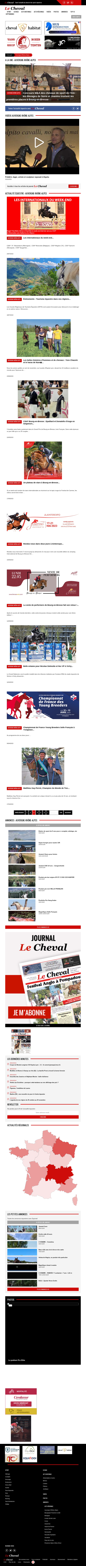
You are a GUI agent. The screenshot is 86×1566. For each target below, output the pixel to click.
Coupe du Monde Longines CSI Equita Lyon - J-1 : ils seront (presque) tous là (35, 1065)
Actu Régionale (39, 11)
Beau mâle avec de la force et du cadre (51, 1250)
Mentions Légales (72, 1559)
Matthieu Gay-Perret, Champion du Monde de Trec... (46, 788)
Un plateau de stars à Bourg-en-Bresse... (41, 483)
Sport (9, 11)
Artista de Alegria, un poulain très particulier (53, 1257)
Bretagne (47, 1515)
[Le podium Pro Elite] (43, 1332)
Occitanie (47, 1537)
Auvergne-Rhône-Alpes (51, 1510)
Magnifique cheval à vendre (47, 1265)
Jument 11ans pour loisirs (48, 854)
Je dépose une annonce (43, 825)
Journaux (52, 1559)
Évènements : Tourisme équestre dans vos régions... (46, 299)
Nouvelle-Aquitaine (50, 1534)
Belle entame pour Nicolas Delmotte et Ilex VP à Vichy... (48, 666)
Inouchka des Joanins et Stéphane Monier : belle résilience (29, 1076)
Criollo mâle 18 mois (45, 1234)
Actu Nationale (26, 11)
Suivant (68, 812)
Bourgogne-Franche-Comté (52, 1513)
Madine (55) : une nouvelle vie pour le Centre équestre (27, 1094)
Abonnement (61, 1559)
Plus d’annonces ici (43, 927)
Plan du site (12, 1562)
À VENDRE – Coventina (46, 1242)
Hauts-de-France (49, 1526)
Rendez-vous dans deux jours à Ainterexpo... (43, 544)
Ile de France (48, 1529)
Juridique (45, 1489)
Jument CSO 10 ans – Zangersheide (51, 866)
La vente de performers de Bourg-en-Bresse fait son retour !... (51, 605)
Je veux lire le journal (43, 1025)
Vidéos (49, 11)
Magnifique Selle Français (48, 912)
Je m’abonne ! (73, 186)
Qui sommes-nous (24, 1559)
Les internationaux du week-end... (38, 238)
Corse (46, 1521)
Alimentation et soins (49, 1478)
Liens (19, 1562)
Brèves (45, 1480)
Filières (45, 1486)
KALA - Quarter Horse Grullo (48, 1281)
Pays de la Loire (49, 1540)
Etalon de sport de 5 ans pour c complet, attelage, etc (58, 831)
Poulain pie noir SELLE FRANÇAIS (51, 889)
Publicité (45, 1559)
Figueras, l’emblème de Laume (20, 1088)
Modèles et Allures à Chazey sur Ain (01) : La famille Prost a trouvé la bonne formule (37, 1071)
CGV (5, 1562)
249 (61, 812)
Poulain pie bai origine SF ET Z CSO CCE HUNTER (56, 877)
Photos (56, 11)
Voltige (7, 1504)
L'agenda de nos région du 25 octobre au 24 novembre (27, 1100)
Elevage (16, 11)
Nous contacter (36, 1559)
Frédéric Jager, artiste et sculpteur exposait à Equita (27, 177)
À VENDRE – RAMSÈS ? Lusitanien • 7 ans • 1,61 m (55, 1273)
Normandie (48, 1532)
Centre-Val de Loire (50, 1518)
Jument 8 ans (43, 1226)
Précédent (19, 812)
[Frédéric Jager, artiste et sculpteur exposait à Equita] (42, 146)
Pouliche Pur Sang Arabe (47, 900)
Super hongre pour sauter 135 (49, 842)
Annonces (64, 11)
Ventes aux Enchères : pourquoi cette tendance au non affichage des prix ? (34, 1082)
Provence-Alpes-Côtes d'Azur (53, 1543)
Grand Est (47, 1524)
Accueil (9, 55)
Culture (45, 1483)
